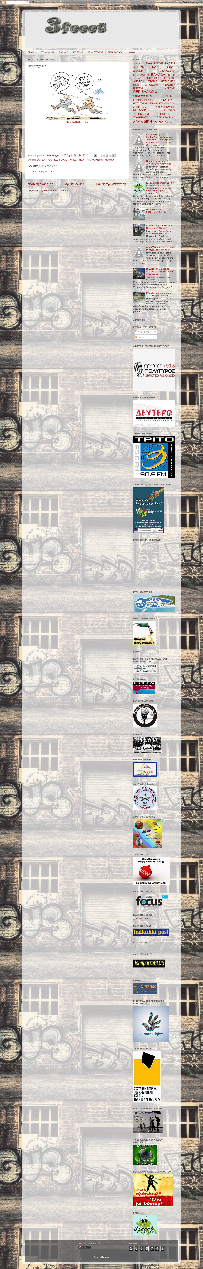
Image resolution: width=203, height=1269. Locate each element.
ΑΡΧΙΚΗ (32, 52)
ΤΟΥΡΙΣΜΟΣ (144, 117)
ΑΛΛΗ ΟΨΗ (163, 67)
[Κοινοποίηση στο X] (110, 155)
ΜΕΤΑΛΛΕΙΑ (168, 81)
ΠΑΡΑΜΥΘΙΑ (169, 88)
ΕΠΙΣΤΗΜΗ (154, 78)
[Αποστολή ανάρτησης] (95, 155)
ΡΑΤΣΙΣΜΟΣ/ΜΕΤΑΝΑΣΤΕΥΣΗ (151, 103)
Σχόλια (140, 337)
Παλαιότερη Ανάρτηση (111, 184)
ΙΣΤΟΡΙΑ (154, 81)
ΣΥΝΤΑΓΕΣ (169, 110)
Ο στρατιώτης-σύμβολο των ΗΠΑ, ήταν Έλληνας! (160, 226)
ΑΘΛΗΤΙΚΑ (142, 67)
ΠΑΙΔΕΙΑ (170, 84)
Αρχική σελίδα (74, 184)
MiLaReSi (168, 122)
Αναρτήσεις (143, 331)
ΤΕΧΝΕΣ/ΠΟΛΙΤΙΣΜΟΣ (151, 114)
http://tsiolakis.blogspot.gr (77, 122)
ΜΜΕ (139, 84)
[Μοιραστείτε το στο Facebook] (114, 155)
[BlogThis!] (106, 155)
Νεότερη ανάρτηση (40, 184)
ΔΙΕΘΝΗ (146, 70)
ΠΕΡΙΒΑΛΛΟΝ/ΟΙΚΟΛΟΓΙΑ (147, 94)
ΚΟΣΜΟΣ (78, 52)
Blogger (105, 1257)
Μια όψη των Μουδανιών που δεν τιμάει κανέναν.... (158, 294)
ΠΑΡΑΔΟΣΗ (148, 88)
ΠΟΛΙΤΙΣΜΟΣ (95, 52)
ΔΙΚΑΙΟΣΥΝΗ (167, 70)
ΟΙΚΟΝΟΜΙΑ (155, 84)
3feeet (131, 52)
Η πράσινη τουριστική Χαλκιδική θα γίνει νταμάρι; (159, 162)
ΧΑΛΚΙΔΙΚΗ (47, 52)
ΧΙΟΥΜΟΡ (110, 160)
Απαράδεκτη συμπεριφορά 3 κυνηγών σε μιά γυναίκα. (160, 248)
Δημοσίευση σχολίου (42, 171)
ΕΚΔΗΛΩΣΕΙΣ (142, 74)
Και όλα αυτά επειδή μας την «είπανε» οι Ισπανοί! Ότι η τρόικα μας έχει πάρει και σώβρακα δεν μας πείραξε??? (160, 188)
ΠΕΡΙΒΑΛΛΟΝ (116, 52)
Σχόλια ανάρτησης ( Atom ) (54, 190)
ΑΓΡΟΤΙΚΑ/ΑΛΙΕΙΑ (164, 63)
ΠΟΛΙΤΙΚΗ (84, 160)
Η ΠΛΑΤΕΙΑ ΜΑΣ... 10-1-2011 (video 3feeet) (158, 210)
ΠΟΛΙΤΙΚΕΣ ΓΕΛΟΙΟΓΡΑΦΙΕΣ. (62, 160)
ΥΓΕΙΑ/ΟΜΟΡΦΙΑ (165, 117)
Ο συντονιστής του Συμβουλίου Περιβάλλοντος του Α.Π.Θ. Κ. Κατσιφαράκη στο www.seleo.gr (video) (160, 138)
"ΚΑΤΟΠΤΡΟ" (139, 64)
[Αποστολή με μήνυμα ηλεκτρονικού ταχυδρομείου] (103, 155)
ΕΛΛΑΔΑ (63, 52)
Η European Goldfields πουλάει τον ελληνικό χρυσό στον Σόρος (160, 271)
